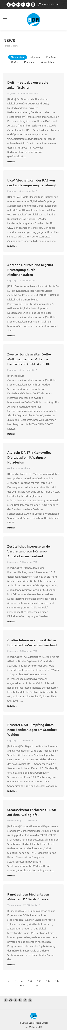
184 (22, 985)
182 (48, 980)
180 (30, 980)
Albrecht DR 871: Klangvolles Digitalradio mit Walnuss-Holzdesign (29, 457)
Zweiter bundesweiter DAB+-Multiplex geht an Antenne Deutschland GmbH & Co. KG (29, 359)
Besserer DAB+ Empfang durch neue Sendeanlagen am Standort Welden (32, 730)
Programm (29, 62)
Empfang (51, 57)
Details (11, 161)
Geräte (14, 62)
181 (39, 980)
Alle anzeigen (18, 57)
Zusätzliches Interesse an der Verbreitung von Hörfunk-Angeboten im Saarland (29, 551)
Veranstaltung (48, 62)
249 (38, 985)
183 (57, 980)
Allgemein (35, 57)
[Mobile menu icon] (5, 20)
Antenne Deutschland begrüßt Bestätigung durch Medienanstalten (30, 270)
